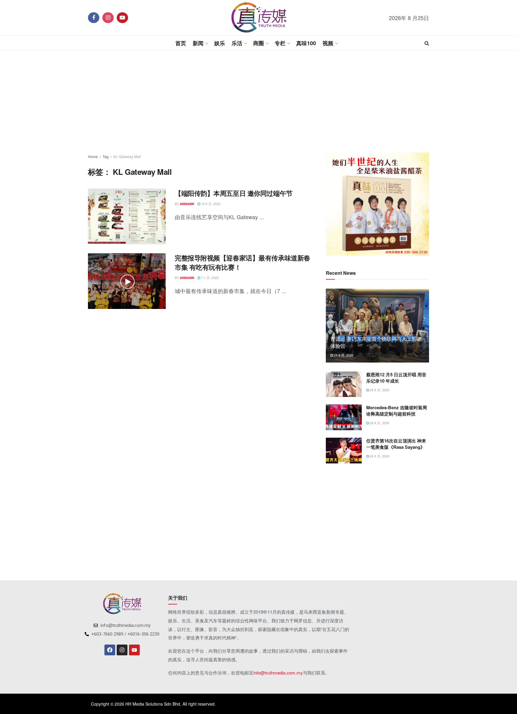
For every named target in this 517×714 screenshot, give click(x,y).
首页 (180, 43)
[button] (335, 204)
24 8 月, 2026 (343, 355)
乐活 (237, 43)
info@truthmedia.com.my (278, 672)
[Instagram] (122, 650)
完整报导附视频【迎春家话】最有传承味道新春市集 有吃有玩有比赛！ (242, 262)
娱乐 (219, 43)
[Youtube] (134, 650)
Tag (106, 156)
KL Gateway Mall (127, 156)
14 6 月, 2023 (210, 203)
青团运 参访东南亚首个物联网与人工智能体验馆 (376, 342)
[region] (377, 204)
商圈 (258, 43)
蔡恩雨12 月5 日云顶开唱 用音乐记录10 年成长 (396, 377)
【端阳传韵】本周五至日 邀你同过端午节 (234, 193)
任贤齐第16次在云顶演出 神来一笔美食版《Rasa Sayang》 (396, 443)
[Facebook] (109, 650)
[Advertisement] (258, 101)
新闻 (198, 43)
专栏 (280, 43)
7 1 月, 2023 (209, 277)
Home (93, 156)
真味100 (306, 43)
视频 (328, 43)
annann (187, 203)
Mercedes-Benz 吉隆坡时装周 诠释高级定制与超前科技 (396, 410)
